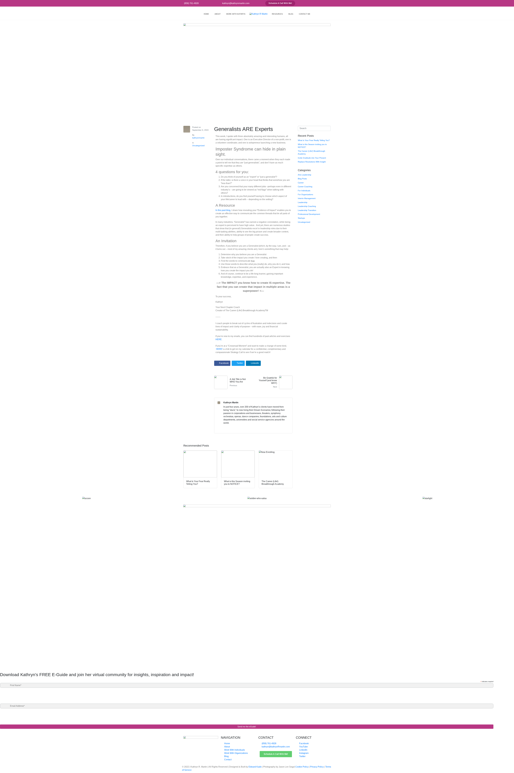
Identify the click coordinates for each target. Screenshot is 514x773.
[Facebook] (314, 3)
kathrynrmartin (198, 138)
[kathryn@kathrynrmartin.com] (220, 3)
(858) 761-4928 (191, 3)
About (218, 14)
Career (301, 183)
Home (206, 14)
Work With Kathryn (235, 14)
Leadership (302, 202)
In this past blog (223, 210)
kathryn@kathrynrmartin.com (235, 3)
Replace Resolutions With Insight (312, 162)
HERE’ (219, 349)
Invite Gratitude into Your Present (312, 158)
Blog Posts (302, 179)
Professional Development (309, 214)
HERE (219, 339)
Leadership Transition (307, 210)
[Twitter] (332, 3)
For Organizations (305, 194)
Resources (277, 14)
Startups (301, 218)
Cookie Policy (302, 767)
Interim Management (306, 198)
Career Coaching (305, 186)
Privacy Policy (317, 767)
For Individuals (304, 190)
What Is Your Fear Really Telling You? (314, 140)
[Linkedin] (323, 3)
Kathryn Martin (230, 402)
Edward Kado (255, 767)
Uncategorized (198, 145)
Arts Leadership (304, 175)
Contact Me (304, 14)
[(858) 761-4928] (182, 3)
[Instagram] (327, 3)
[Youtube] (319, 3)
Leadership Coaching (307, 206)
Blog (290, 14)
